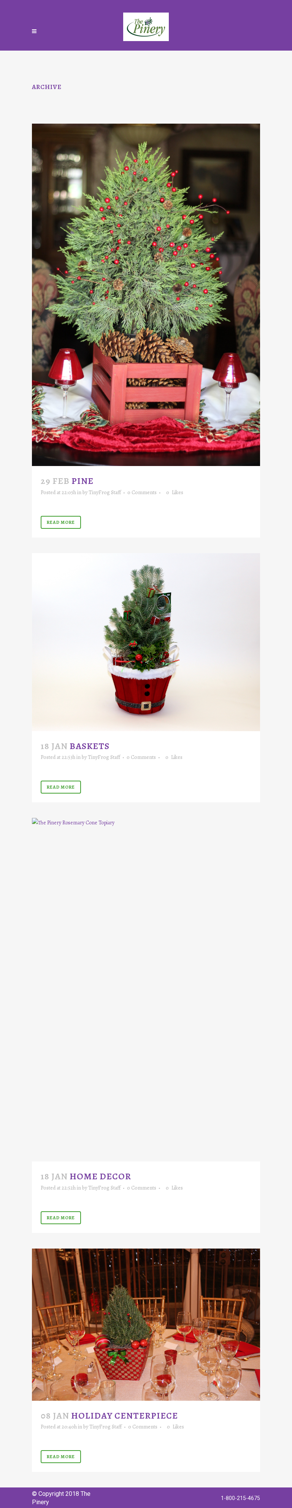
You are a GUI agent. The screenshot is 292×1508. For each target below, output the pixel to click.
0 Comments (142, 492)
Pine (82, 481)
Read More (61, 522)
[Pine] (146, 295)
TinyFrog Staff (105, 492)
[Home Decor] (146, 990)
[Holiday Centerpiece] (146, 1325)
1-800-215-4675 (240, 1498)
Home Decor (100, 1176)
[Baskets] (146, 642)
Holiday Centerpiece (124, 1415)
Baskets (90, 746)
